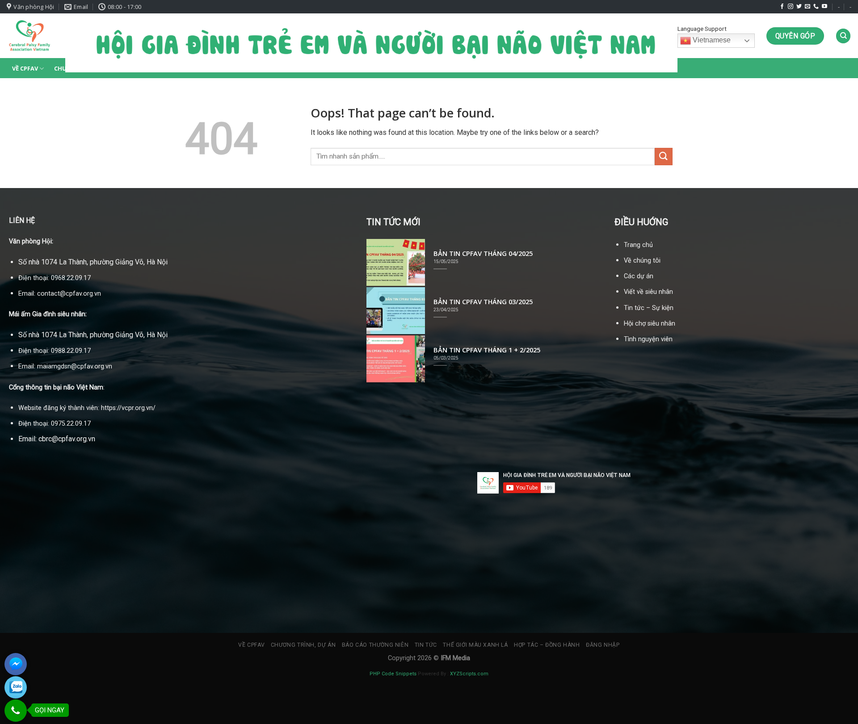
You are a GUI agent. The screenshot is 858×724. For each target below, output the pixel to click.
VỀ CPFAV (25, 68)
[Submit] (664, 156)
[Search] (843, 36)
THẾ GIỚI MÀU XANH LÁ (475, 645)
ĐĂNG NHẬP (603, 645)
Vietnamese (711, 40)
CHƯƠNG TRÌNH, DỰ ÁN (303, 645)
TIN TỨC (426, 645)
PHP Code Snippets (393, 674)
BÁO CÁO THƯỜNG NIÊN (375, 645)
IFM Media (455, 658)
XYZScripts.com (469, 674)
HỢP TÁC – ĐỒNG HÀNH (547, 645)
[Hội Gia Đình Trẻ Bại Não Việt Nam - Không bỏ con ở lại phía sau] (29, 36)
